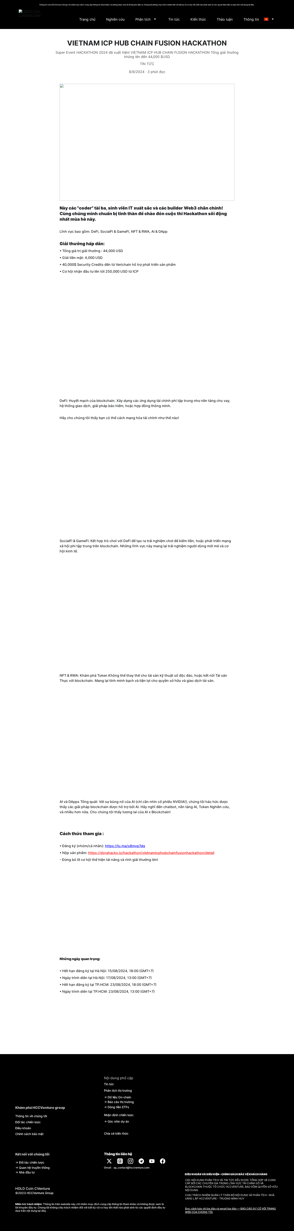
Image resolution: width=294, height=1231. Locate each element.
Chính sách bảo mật (29, 1134)
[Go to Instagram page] (130, 1161)
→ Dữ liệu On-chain (117, 1097)
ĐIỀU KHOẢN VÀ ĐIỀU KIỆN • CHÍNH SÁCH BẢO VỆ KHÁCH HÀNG (226, 1174)
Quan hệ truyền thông (34, 1167)
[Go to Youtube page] (152, 1161)
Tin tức (174, 19)
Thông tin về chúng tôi (31, 1116)
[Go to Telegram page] (141, 1161)
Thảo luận (225, 19)
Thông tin (251, 19)
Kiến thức (198, 19)
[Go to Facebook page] (162, 1161)
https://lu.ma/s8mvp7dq (125, 846)
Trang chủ (87, 19)
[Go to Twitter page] (109, 1161)
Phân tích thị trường (118, 1090)
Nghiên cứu (115, 19)
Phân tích (142, 19)
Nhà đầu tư (27, 1172)
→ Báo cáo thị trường (119, 1102)
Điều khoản (23, 1128)
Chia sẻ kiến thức (116, 1133)
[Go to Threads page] (120, 1161)
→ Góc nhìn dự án (116, 1121)
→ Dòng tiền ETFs (116, 1107)
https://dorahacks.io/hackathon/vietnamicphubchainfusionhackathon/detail (151, 853)
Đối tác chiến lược (28, 1122)
